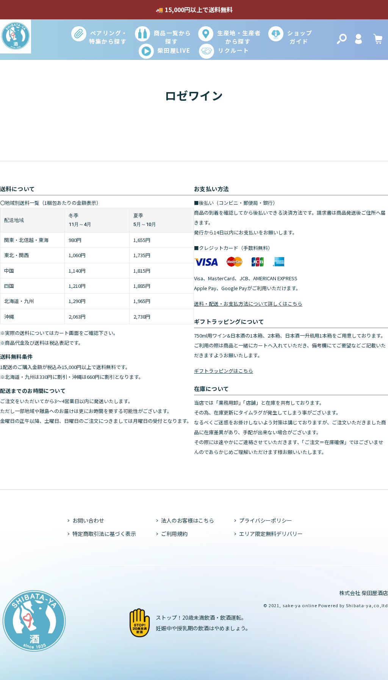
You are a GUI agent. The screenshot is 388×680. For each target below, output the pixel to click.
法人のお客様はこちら (187, 520)
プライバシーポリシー (265, 520)
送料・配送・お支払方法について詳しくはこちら (248, 303)
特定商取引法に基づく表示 (104, 533)
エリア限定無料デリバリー (271, 533)
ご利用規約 (174, 533)
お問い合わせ (88, 520)
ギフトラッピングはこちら (223, 370)
